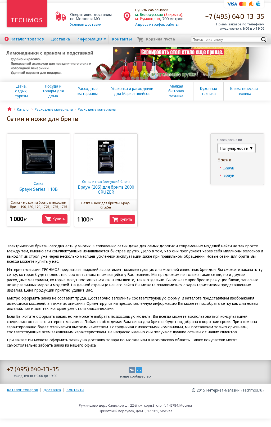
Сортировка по (229, 140)
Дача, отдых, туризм (21, 91)
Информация (89, 39)
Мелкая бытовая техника (176, 91)
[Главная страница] (9, 108)
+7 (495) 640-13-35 (234, 16)
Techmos (27, 20)
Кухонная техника (208, 91)
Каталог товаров (22, 389)
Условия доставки (85, 24)
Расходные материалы (88, 91)
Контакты (122, 39)
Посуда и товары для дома (53, 91)
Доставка (60, 39)
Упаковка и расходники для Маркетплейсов (132, 91)
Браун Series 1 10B (38, 186)
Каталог (27, 39)
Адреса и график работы (157, 24)
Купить (58, 218)
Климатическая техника (244, 91)
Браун (228, 167)
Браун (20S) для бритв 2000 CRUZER (106, 187)
